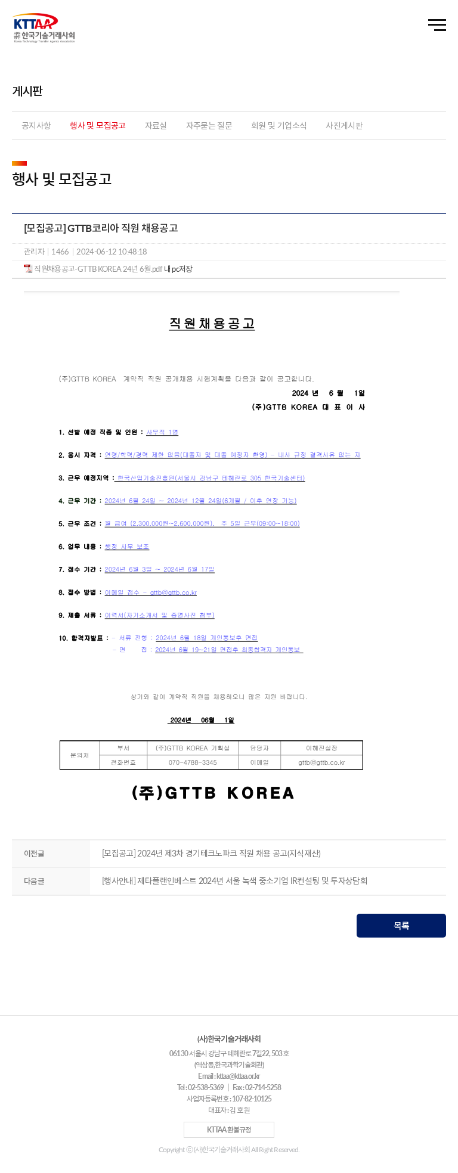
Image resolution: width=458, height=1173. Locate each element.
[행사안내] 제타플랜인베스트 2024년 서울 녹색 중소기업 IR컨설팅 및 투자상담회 (234, 881)
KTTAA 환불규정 (229, 1129)
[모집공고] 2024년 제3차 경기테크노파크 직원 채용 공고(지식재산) (211, 853)
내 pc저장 (177, 269)
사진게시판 (344, 125)
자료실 (156, 125)
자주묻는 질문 (209, 125)
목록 (402, 925)
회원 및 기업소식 (279, 125)
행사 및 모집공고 (97, 125)
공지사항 (36, 125)
